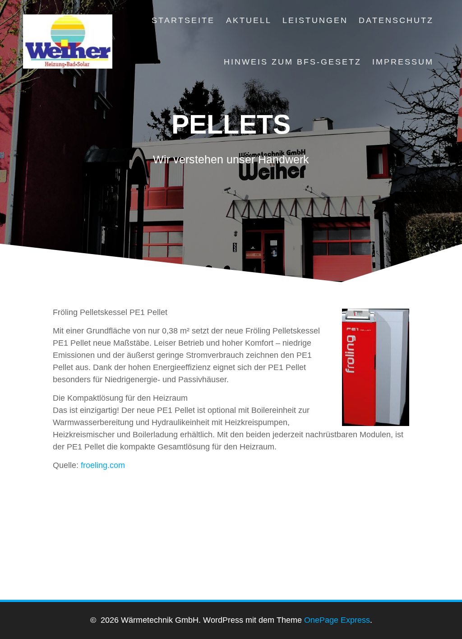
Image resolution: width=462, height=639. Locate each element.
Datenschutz (396, 20)
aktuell (249, 20)
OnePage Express (337, 620)
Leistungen (315, 20)
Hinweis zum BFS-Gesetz (292, 61)
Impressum (403, 61)
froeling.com (103, 465)
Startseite (183, 20)
